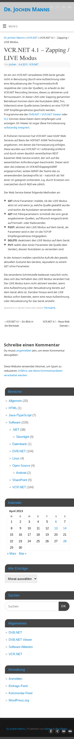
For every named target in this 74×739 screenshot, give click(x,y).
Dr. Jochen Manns (27, 9)
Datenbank (19, 444)
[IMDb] (69, 8)
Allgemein (15, 400)
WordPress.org (19, 700)
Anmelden (15, 678)
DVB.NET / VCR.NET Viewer (45, 114)
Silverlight (22, 436)
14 (64, 528)
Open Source (21, 465)
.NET (15, 429)
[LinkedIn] (63, 8)
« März (11, 553)
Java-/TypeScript (20, 415)
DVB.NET (19, 451)
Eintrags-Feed (18, 686)
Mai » (22, 553)
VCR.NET (32, 37)
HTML (13, 408)
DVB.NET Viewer (20, 639)
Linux (16, 458)
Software (15, 422)
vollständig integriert (16, 127)
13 (56, 528)
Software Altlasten (21, 647)
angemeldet (23, 350)
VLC (6, 119)
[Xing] (57, 8)
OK (62, 606)
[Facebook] (51, 8)
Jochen (12, 64)
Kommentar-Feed (20, 693)
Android (21, 472)
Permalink (49, 307)
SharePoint (19, 480)
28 (64, 541)
